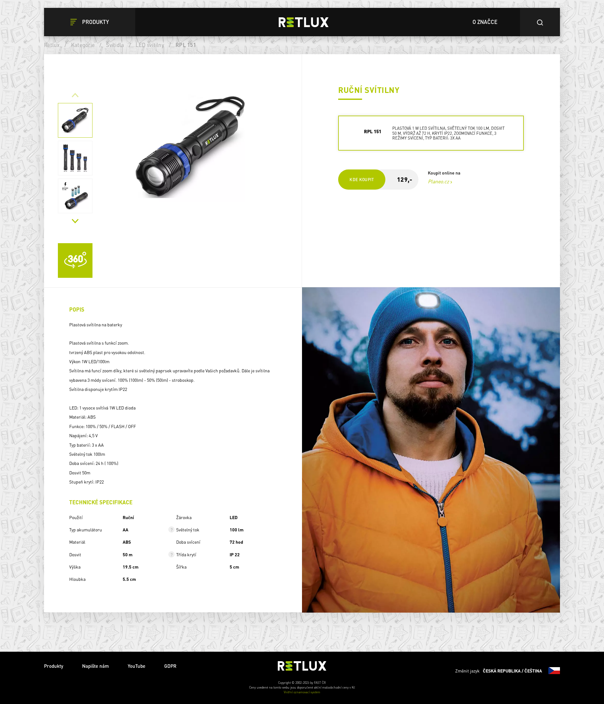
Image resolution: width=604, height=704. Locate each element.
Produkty (53, 666)
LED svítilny (150, 44)
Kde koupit (362, 179)
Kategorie (83, 44)
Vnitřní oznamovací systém (302, 692)
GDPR (170, 666)
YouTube (136, 666)
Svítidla (115, 44)
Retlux (52, 44)
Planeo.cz (438, 181)
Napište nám (95, 666)
